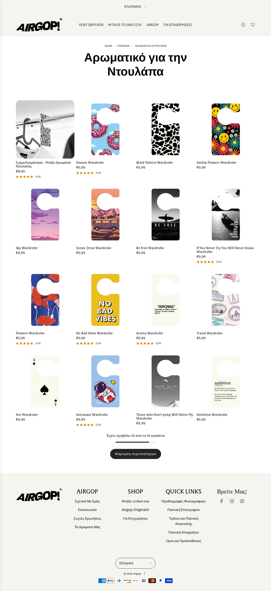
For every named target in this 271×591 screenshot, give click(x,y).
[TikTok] (242, 501)
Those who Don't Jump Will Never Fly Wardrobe (164, 417)
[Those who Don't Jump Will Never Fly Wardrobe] (165, 381)
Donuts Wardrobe (90, 163)
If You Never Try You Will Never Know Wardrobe (225, 250)
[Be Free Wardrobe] (165, 214)
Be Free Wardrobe (150, 248)
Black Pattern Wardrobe (154, 163)
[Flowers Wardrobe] (45, 300)
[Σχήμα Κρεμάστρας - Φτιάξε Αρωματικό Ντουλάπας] (45, 129)
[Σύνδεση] (243, 25)
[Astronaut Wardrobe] (105, 381)
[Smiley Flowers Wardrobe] (226, 129)
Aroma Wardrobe (149, 333)
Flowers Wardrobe (30, 333)
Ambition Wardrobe (212, 415)
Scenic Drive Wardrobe (93, 248)
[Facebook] (221, 501)
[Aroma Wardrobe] (165, 300)
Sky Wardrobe (26, 248)
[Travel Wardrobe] (226, 300)
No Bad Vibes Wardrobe (94, 333)
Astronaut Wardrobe (92, 415)
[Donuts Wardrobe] (105, 129)
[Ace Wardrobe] (45, 381)
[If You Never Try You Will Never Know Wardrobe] (226, 214)
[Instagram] (232, 501)
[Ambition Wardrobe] (226, 381)
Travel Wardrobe (209, 333)
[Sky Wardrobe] (45, 214)
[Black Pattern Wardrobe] (165, 129)
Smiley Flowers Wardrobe (216, 163)
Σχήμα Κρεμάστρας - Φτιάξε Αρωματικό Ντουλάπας (43, 164)
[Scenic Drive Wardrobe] (105, 214)
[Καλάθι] (253, 25)
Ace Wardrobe (27, 415)
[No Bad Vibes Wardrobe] (105, 300)
